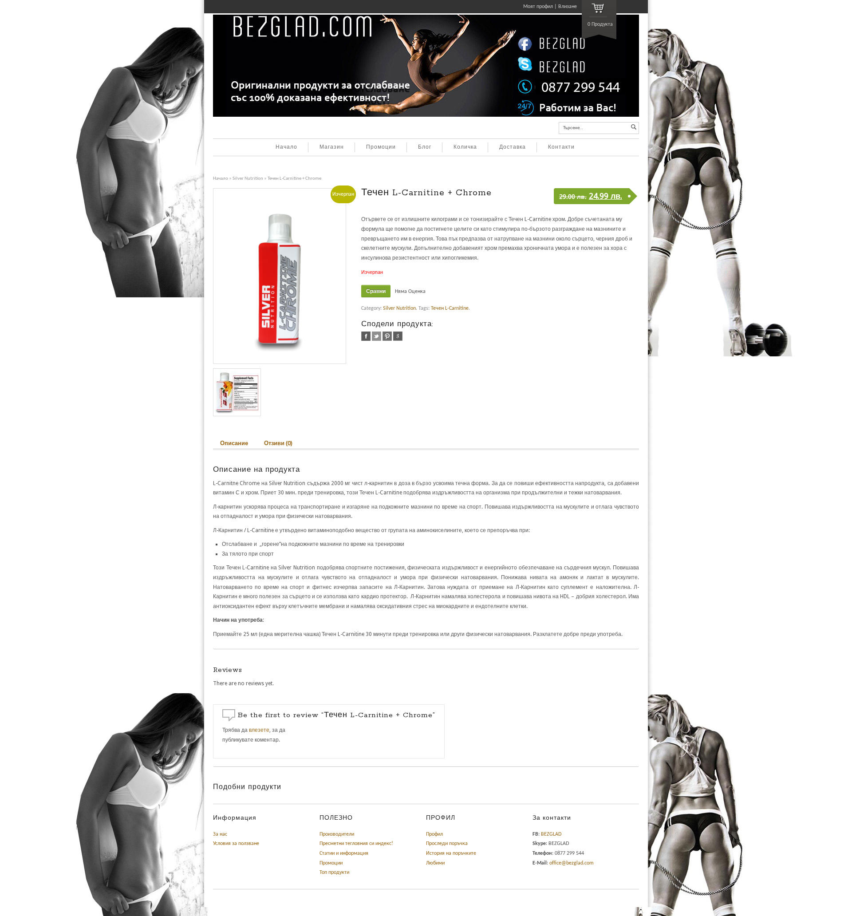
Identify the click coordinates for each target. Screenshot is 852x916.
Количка (465, 147)
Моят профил (538, 6)
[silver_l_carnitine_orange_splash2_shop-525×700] (282, 275)
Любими (435, 863)
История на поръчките (451, 853)
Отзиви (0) (278, 443)
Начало (286, 147)
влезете (259, 730)
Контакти (561, 147)
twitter (376, 336)
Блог (424, 147)
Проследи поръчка (447, 843)
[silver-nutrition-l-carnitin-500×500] (237, 392)
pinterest (387, 336)
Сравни (376, 291)
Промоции (381, 147)
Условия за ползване (236, 843)
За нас (220, 834)
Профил (434, 834)
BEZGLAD (551, 834)
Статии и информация (344, 853)
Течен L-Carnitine (450, 308)
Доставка (512, 147)
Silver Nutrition (248, 178)
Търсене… (573, 128)
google (397, 336)
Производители (337, 834)
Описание (234, 443)
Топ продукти (334, 872)
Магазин (332, 147)
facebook (366, 336)
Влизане (567, 6)
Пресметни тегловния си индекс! (356, 843)
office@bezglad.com (571, 863)
